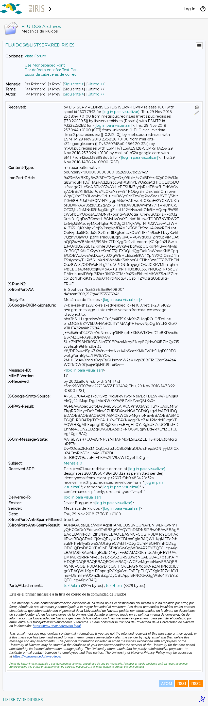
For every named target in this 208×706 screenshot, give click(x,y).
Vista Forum (35, 56)
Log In (189, 9)
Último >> (96, 84)
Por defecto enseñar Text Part (51, 70)
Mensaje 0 (73, 463)
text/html (114, 585)
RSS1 (181, 683)
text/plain (72, 585)
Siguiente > (74, 84)
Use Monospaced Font (45, 65)
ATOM (166, 683)
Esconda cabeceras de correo (51, 74)
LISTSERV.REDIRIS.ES (23, 699)
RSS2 (196, 683)
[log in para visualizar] (121, 111)
